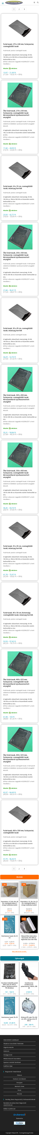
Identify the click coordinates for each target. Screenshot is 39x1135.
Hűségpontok (8, 1055)
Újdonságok (19, 958)
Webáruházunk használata (12, 1058)
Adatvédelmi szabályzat (11, 1040)
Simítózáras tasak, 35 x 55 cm (9, 1018)
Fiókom (19, 1075)
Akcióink (19, 877)
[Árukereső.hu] (20, 1115)
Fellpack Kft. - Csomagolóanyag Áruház (22, 1133)
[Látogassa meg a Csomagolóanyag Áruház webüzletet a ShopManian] (19, 1123)
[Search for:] (37, 2)
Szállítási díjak (8, 1066)
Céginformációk (9, 1047)
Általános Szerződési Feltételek (14, 1044)
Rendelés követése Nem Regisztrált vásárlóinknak (15, 1104)
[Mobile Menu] (34, 2)
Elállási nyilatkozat (10, 1109)
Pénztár (19, 1094)
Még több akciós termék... (19, 951)
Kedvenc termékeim (19, 1079)
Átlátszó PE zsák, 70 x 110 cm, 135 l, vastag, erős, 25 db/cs (29, 1019)
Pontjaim (19, 1083)
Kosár (19, 1090)
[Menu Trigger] (3, 3)
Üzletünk (6, 1051)
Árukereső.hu (19, 1118)
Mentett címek (19, 1086)
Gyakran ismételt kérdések (12, 1062)
